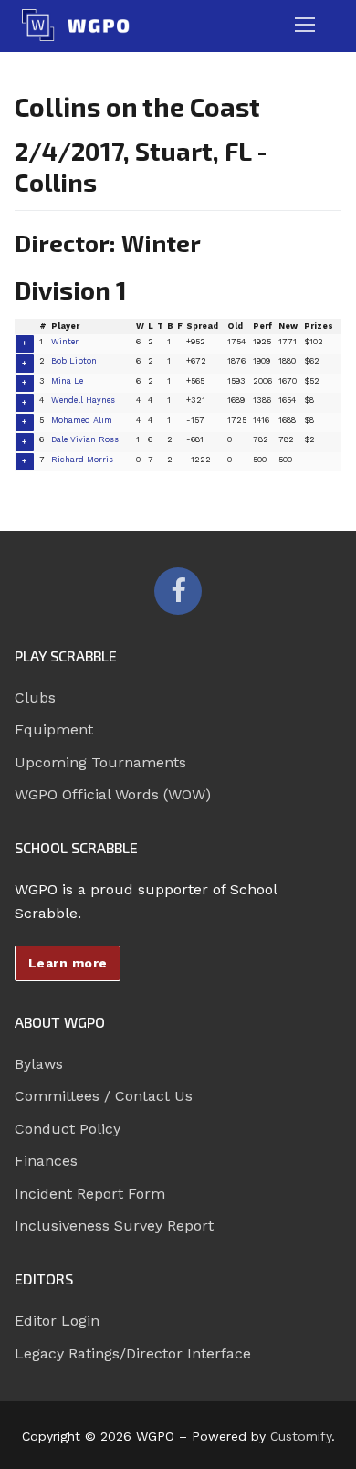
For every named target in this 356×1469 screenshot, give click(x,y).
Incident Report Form (90, 1193)
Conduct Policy (67, 1128)
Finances (46, 1160)
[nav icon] (305, 25)
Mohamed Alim (81, 420)
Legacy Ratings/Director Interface (133, 1353)
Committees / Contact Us (104, 1095)
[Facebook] (178, 591)
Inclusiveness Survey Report (114, 1225)
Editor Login (57, 1320)
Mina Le (67, 381)
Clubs (35, 697)
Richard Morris (82, 459)
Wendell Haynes (83, 400)
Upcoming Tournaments (100, 762)
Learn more (68, 963)
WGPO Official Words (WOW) (113, 794)
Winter (65, 341)
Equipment (54, 729)
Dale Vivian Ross (85, 439)
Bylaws (39, 1064)
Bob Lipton (74, 360)
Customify (300, 1436)
